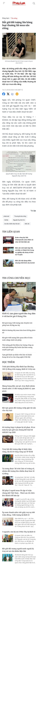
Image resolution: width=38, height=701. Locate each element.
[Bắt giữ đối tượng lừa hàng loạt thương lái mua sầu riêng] (19, 3)
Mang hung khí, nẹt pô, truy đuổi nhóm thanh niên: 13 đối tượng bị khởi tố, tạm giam (18, 388)
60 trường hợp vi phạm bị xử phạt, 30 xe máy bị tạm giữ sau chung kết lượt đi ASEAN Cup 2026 (18, 429)
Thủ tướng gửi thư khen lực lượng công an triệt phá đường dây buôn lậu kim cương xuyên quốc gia (18, 347)
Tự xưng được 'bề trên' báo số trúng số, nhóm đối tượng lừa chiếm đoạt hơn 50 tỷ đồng (18, 471)
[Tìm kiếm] (34, 3)
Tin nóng (14, 18)
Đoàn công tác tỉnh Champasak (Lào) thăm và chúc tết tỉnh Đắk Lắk (24, 240)
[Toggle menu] (4, 3)
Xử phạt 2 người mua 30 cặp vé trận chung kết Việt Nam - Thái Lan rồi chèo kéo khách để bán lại (18, 493)
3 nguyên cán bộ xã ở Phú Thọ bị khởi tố (18, 532)
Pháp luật (5, 18)
